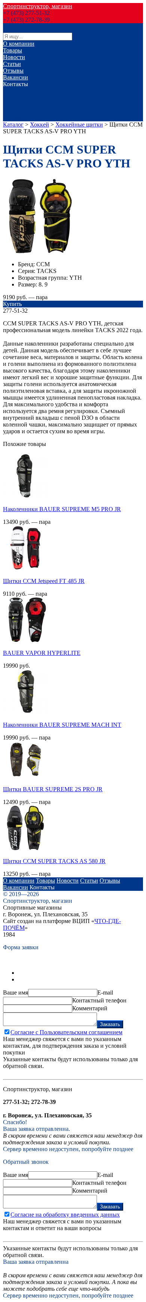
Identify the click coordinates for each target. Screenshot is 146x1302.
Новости (14, 57)
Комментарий (89, 1008)
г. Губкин (15, 118)
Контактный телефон (99, 1000)
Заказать (110, 1024)
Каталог (13, 124)
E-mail (105, 992)
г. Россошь (16, 104)
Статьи (12, 64)
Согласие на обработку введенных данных (65, 1214)
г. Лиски (13, 97)
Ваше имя (15, 992)
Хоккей (39, 124)
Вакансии (15, 77)
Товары (12, 50)
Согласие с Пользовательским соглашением (66, 1032)
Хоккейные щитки (79, 124)
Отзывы (13, 70)
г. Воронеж (17, 91)
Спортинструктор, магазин (37, 6)
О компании (18, 43)
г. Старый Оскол (24, 111)
